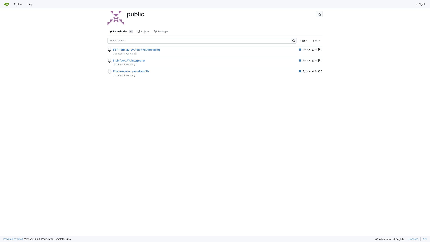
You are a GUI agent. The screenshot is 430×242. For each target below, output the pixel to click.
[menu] (383, 239)
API (425, 238)
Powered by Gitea (13, 238)
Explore (18, 4)
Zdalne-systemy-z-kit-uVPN (131, 71)
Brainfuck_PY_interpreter (129, 60)
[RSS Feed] (319, 14)
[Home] (6, 4)
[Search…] (293, 41)
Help (30, 4)
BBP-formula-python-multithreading (136, 49)
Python (307, 49)
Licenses (413, 238)
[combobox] (304, 40)
